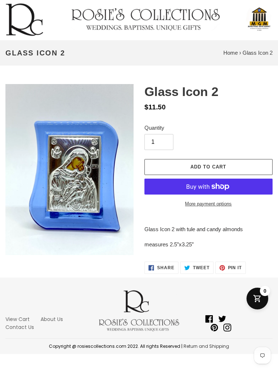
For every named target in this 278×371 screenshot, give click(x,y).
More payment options (208, 204)
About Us (52, 319)
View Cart (17, 319)
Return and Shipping (206, 346)
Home (230, 53)
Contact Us (19, 327)
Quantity (154, 128)
